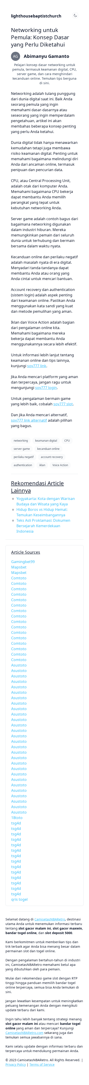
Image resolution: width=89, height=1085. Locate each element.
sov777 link (36, 365)
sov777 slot (63, 403)
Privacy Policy (15, 1064)
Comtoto (18, 578)
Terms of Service (42, 1064)
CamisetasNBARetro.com (24, 1033)
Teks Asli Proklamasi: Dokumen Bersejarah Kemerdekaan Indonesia (43, 526)
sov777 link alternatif (29, 420)
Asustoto (19, 665)
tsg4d (16, 823)
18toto (17, 817)
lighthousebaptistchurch (36, 16)
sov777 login (46, 387)
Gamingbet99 (23, 561)
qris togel (19, 899)
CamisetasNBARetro (49, 919)
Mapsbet (18, 567)
